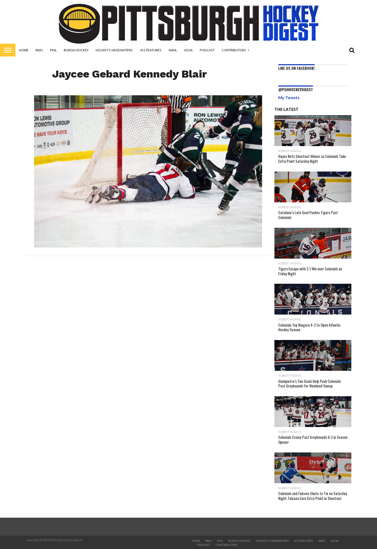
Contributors (234, 50)
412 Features (151, 50)
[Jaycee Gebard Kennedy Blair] (148, 245)
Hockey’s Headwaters (114, 50)
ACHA (188, 50)
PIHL (53, 50)
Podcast (207, 50)
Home (23, 50)
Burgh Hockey (76, 50)
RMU (39, 50)
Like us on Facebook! (296, 68)
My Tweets (289, 97)
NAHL (173, 50)
